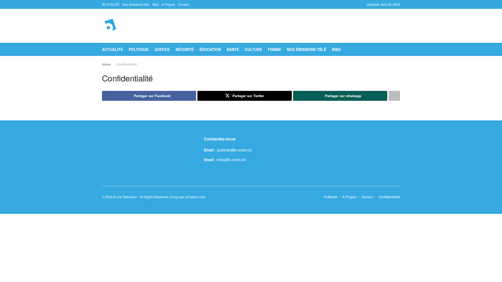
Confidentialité (126, 64)
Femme (274, 49)
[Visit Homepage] (109, 26)
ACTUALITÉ (110, 4)
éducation (210, 49)
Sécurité (184, 49)
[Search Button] (398, 49)
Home (106, 64)
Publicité (330, 196)
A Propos (168, 4)
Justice (162, 49)
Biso (155, 4)
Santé (233, 49)
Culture (253, 49)
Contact (183, 4)
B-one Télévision (125, 197)
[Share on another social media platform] (394, 96)
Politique (139, 49)
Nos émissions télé (135, 4)
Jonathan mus (195, 197)
